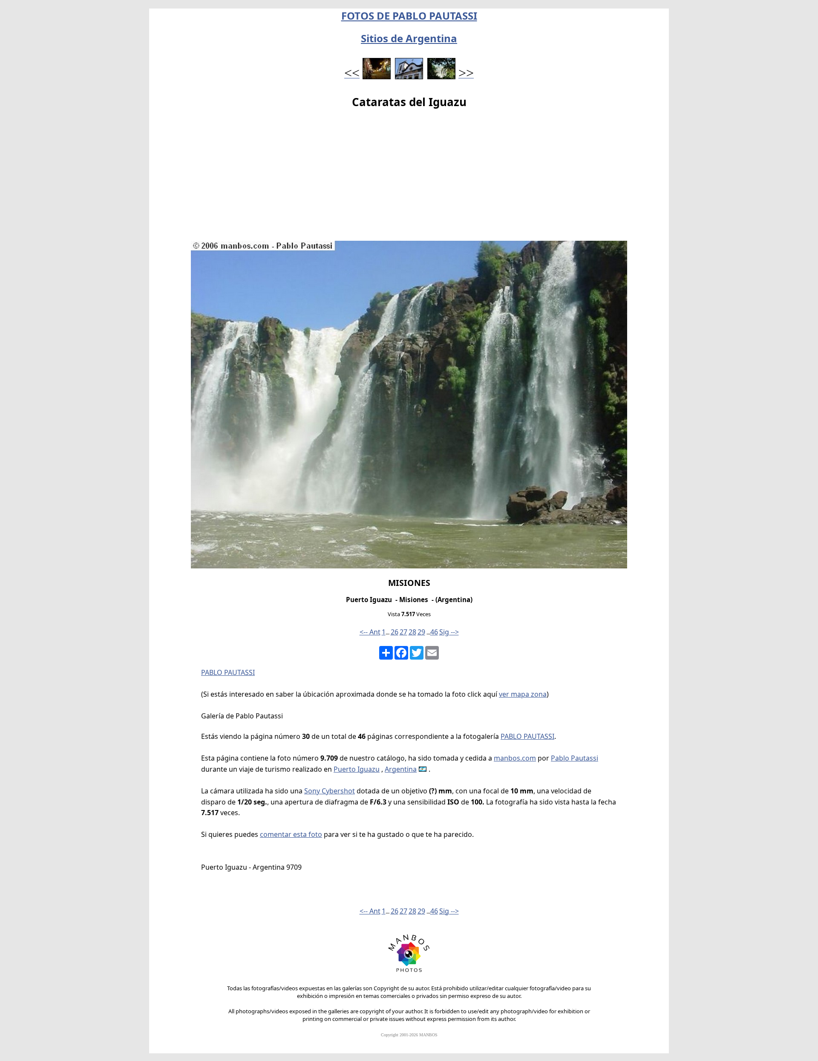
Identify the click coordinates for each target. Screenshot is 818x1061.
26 (394, 632)
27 (403, 632)
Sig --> (449, 632)
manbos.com (515, 758)
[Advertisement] (409, 176)
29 (421, 632)
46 (434, 632)
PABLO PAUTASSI (228, 672)
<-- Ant (370, 632)
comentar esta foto (291, 834)
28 (412, 632)
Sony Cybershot (329, 791)
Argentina (401, 769)
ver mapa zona (523, 694)
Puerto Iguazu (357, 769)
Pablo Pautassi (574, 758)
